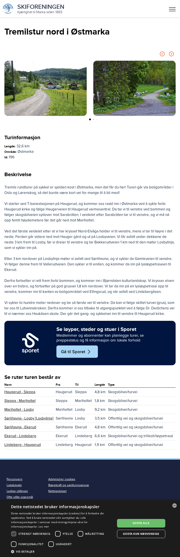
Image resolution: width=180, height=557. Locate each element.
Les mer (44, 526)
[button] (172, 8)
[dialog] (90, 528)
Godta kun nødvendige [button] (141, 534)
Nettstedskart (57, 491)
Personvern (14, 479)
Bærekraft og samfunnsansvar (68, 485)
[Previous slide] (162, 54)
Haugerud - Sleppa (19, 392)
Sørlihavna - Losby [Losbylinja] (28, 418)
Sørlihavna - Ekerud (20, 427)
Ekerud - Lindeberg (20, 436)
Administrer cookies (61, 479)
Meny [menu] (172, 8)
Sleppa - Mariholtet (20, 400)
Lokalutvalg (14, 485)
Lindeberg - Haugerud (22, 444)
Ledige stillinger (17, 491)
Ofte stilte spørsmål (20, 497)
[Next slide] (171, 54)
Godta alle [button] (141, 523)
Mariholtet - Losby (19, 409)
